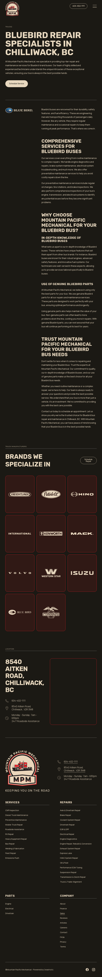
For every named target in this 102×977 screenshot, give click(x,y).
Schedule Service (16, 84)
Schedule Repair (88, 460)
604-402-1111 (79, 6)
